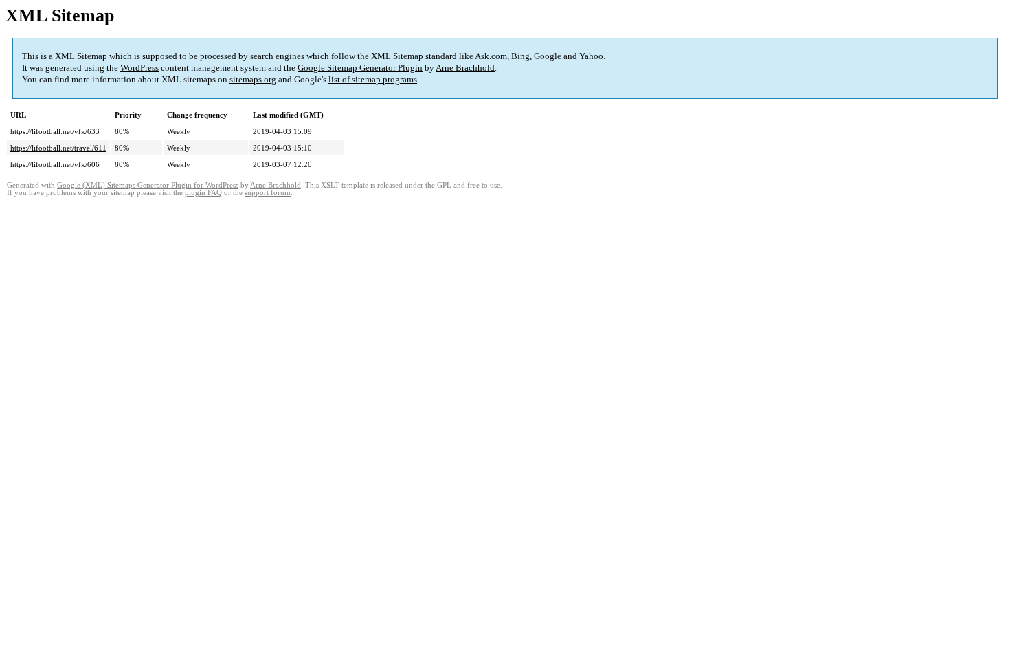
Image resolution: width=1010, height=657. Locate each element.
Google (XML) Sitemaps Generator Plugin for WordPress (147, 185)
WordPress (139, 68)
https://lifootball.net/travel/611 (58, 148)
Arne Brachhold (465, 68)
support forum (268, 193)
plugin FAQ (203, 193)
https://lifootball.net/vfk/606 (55, 164)
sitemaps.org (252, 79)
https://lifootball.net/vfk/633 (55, 131)
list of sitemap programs (372, 79)
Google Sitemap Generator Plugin (360, 68)
